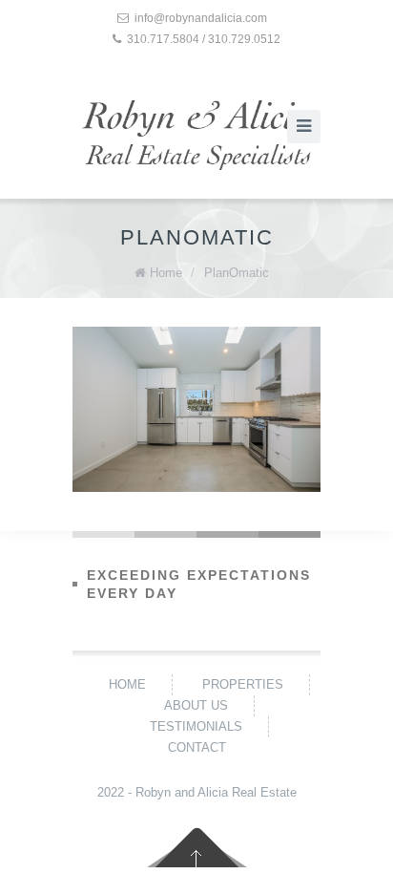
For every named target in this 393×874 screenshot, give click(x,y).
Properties (242, 684)
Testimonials (196, 726)
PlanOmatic (236, 273)
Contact (197, 747)
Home (166, 273)
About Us (196, 705)
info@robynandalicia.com (200, 18)
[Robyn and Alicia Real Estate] (196, 135)
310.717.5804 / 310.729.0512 (203, 39)
